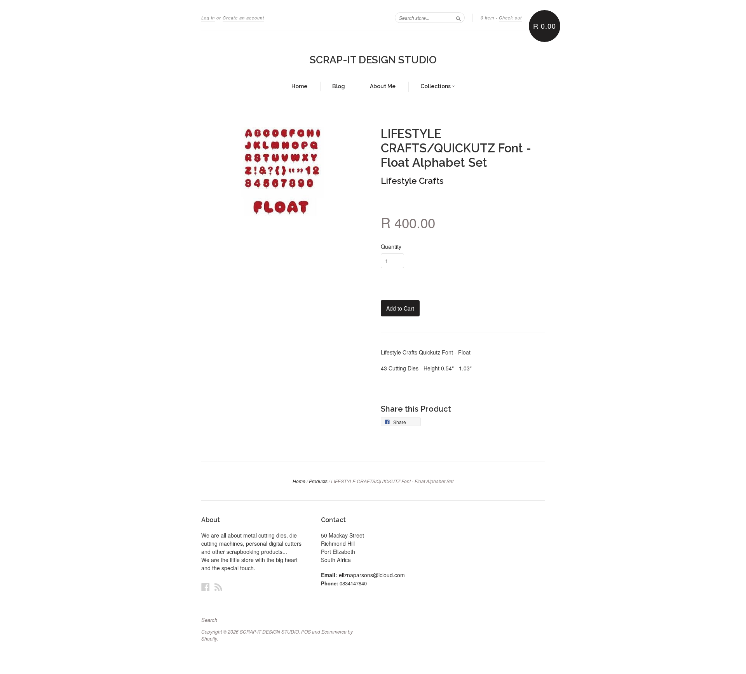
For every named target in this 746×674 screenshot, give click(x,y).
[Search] (458, 17)
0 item (487, 18)
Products (318, 481)
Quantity (391, 246)
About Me (383, 86)
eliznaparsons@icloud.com (372, 575)
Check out (510, 18)
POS (306, 631)
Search (209, 620)
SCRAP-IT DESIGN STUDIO (373, 60)
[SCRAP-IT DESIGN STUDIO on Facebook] (205, 586)
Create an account (243, 18)
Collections (436, 86)
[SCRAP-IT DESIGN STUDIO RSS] (218, 586)
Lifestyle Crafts (412, 181)
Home (299, 86)
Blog (338, 86)
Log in (208, 18)
